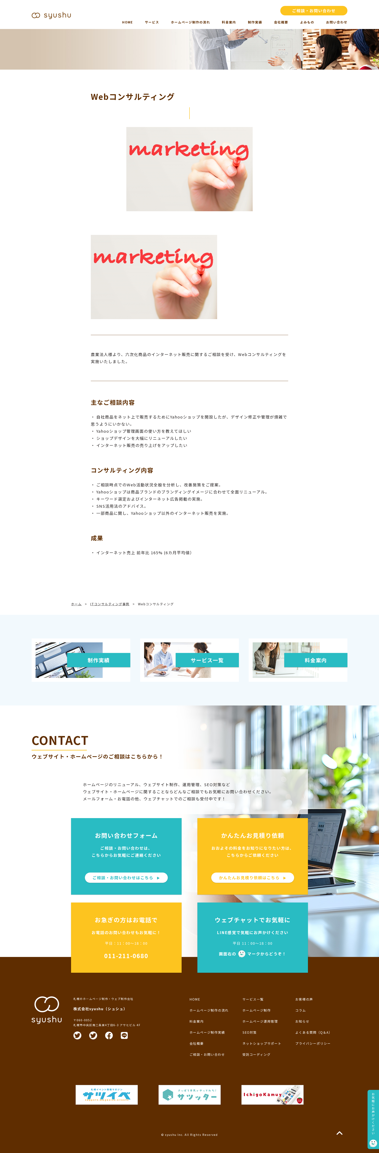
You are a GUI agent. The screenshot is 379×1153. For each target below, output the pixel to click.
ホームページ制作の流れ (190, 22)
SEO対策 (249, 1032)
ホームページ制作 (256, 1010)
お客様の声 (304, 999)
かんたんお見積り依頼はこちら (252, 877)
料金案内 (229, 22)
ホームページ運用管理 (260, 1021)
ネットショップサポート (261, 1043)
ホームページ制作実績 (207, 1032)
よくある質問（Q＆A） (313, 1032)
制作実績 (255, 22)
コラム (300, 1010)
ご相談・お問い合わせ (314, 10)
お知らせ (302, 1021)
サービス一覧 (253, 999)
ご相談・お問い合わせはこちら (126, 877)
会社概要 (281, 22)
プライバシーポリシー (313, 1043)
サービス (152, 22)
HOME (127, 22)
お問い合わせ (336, 22)
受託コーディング (256, 1054)
